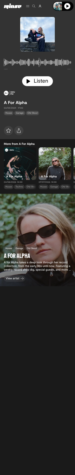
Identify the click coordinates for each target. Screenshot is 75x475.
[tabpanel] (37, 63)
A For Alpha (15, 102)
